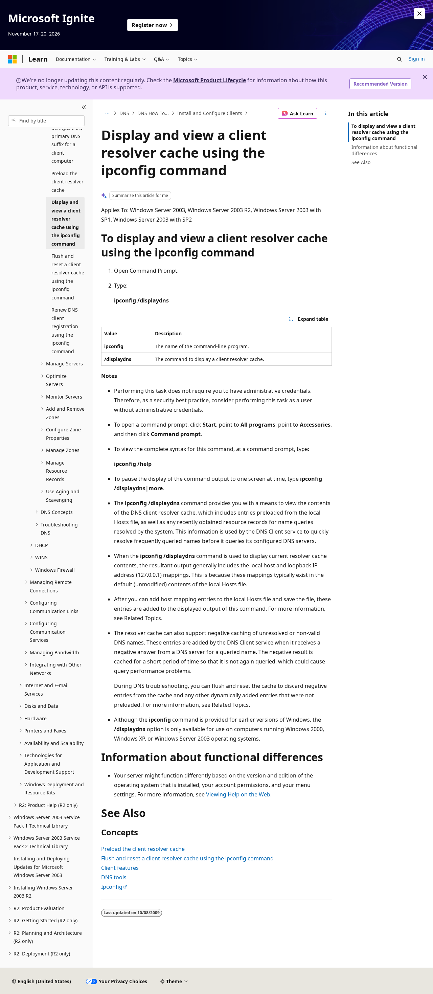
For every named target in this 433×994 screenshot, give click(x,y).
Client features (120, 868)
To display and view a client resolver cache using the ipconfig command (383, 132)
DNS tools (114, 877)
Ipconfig (111, 886)
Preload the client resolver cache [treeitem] (67, 181)
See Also (360, 162)
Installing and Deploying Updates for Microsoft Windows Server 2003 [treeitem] (42, 866)
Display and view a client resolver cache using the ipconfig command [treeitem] (66, 223)
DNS (124, 113)
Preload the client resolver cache (143, 849)
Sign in (417, 58)
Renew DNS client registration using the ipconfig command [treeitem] (64, 331)
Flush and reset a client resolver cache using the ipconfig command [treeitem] (67, 277)
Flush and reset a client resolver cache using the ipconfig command (187, 858)
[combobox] (46, 120)
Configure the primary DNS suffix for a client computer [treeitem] (67, 144)
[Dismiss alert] (419, 13)
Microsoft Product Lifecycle (209, 80)
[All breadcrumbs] (107, 113)
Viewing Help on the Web (238, 794)
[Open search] (399, 59)
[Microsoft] (12, 59)
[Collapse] (84, 107)
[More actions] (326, 113)
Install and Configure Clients (209, 113)
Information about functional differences (384, 150)
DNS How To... (153, 113)
